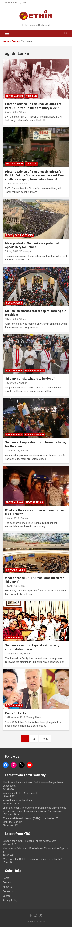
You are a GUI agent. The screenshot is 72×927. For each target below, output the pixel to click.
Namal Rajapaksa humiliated (18, 800)
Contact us (9, 891)
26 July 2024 (11, 112)
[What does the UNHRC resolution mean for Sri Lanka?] (36, 553)
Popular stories (24, 235)
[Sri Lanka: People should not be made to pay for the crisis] (36, 418)
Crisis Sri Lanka (16, 713)
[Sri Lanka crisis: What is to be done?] (36, 354)
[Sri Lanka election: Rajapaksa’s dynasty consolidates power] (36, 621)
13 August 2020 (13, 653)
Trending (31, 96)
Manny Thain (34, 717)
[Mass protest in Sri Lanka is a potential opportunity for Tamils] (36, 219)
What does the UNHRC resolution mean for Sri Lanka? (32, 859)
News (9, 235)
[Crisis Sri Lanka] (36, 689)
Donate (6, 895)
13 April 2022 (12, 450)
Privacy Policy (10, 900)
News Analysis (14, 303)
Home (6, 877)
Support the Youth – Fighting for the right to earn (29, 840)
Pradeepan (26, 251)
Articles (7, 882)
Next (45, 738)
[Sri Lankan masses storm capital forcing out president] (36, 286)
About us (8, 886)
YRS (23, 586)
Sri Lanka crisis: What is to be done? (30, 378)
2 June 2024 (11, 183)
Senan (23, 112)
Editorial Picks (14, 96)
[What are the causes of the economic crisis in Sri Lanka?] (36, 486)
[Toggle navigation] (7, 33)
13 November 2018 (15, 717)
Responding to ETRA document (20, 793)
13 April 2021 (12, 586)
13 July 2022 (11, 251)
